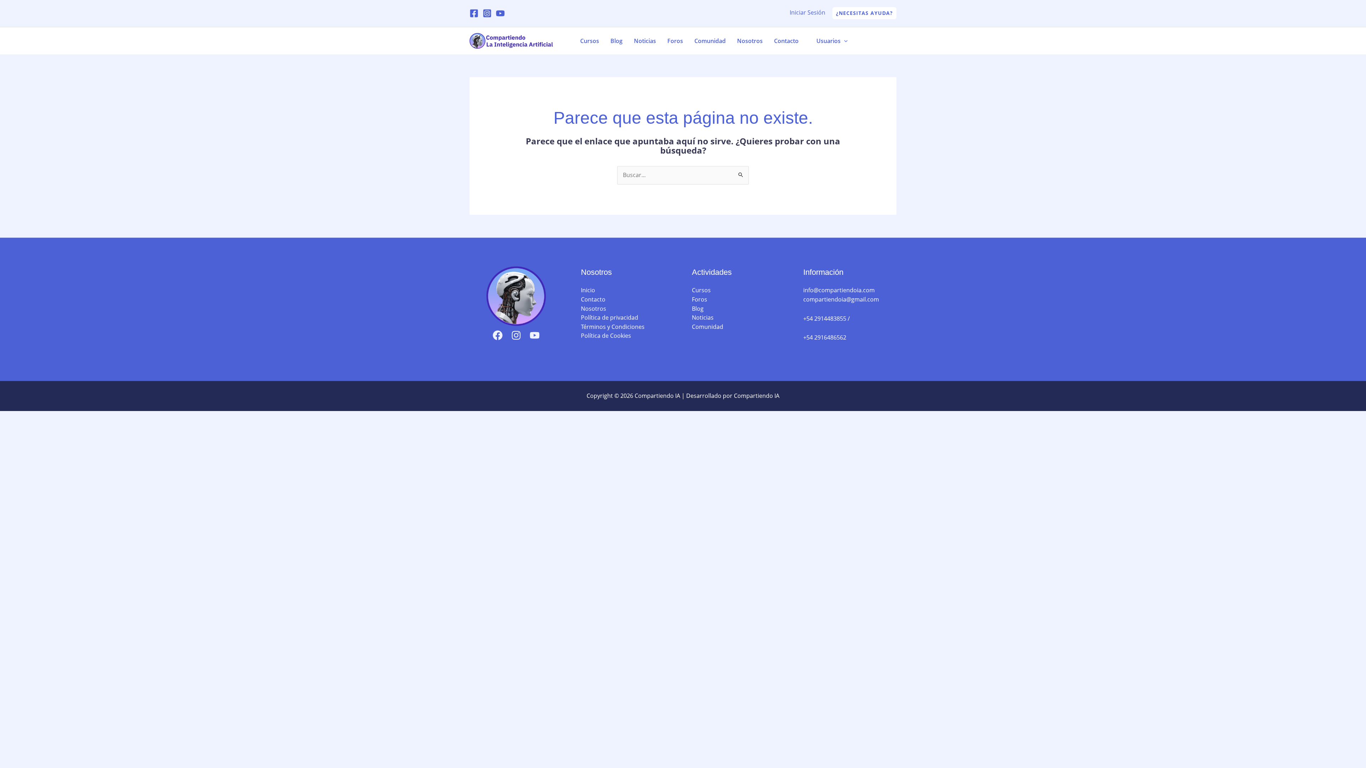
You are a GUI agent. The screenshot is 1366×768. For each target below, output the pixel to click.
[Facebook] (474, 13)
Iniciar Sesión (807, 12)
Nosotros (750, 41)
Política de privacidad (609, 317)
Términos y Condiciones (613, 327)
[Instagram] (487, 13)
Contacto (786, 41)
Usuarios (828, 41)
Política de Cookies (606, 336)
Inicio (588, 290)
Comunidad (710, 41)
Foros (675, 41)
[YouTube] (500, 13)
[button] (864, 13)
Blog (616, 41)
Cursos (589, 41)
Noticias (645, 41)
